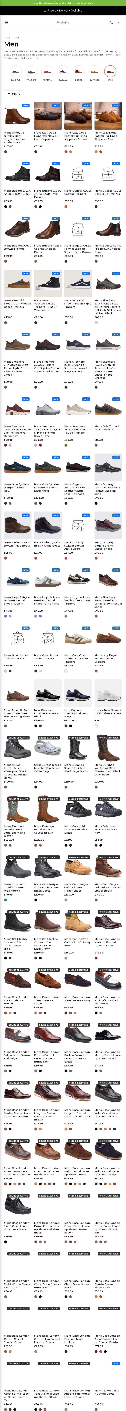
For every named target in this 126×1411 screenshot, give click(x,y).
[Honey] (66, 900)
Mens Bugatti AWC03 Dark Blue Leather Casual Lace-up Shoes (76, 489)
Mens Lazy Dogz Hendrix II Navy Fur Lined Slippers (47, 136)
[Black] (5, 206)
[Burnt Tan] (36, 1071)
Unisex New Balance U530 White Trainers (108, 711)
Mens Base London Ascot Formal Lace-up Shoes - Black (47, 1394)
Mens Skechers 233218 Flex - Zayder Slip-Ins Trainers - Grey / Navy (48, 431)
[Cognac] (66, 206)
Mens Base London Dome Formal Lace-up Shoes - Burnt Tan (107, 1227)
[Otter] (96, 445)
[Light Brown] (5, 387)
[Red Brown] (36, 387)
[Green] (5, 900)
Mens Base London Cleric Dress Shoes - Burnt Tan (47, 1284)
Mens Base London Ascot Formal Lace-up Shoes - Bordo (107, 1339)
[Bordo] (96, 958)
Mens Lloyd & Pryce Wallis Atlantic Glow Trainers (77, 600)
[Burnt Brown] (40, 1242)
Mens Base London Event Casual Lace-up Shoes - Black (16, 1226)
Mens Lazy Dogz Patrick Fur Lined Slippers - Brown (75, 136)
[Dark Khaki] (10, 503)
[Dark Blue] (96, 206)
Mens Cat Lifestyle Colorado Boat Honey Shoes (76, 887)
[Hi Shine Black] (36, 1242)
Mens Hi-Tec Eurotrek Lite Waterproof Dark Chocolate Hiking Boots (15, 771)
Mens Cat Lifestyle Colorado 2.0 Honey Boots (77, 942)
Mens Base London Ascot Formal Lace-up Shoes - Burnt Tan (17, 1395)
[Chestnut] (101, 1129)
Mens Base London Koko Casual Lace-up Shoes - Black (107, 1113)
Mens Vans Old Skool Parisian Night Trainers (77, 303)
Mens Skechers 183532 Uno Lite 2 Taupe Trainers (75, 429)
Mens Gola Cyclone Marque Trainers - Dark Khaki (46, 487)
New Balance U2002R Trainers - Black (46, 713)
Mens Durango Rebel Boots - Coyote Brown (44, 829)
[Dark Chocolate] (5, 787)
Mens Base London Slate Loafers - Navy (77, 999)
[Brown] (66, 151)
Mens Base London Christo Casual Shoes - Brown (16, 1339)
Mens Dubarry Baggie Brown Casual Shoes (104, 545)
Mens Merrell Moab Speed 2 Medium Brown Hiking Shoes (17, 713)
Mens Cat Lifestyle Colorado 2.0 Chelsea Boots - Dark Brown (46, 943)
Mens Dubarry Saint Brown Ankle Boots (47, 544)
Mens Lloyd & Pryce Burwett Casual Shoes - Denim (17, 600)
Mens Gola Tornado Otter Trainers (107, 428)
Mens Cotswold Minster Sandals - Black (75, 829)
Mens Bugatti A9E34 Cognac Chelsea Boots (47, 249)
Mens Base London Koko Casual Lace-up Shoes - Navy (107, 1171)
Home (7, 37)
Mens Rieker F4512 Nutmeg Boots (106, 1392)
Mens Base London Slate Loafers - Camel (47, 1000)
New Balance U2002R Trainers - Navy (76, 713)
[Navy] (36, 151)
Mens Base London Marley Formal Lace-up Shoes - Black (108, 1055)
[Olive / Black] (96, 322)
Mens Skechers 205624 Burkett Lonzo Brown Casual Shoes (108, 602)
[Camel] (10, 1013)
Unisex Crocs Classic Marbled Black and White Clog (47, 768)
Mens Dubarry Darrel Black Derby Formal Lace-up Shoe (107, 489)
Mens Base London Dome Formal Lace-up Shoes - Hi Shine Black (47, 1227)
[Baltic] (5, 671)
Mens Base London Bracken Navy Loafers (77, 1339)
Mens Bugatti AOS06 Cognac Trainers (78, 192)
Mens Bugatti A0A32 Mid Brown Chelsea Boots (108, 249)
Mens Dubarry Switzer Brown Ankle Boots (74, 545)
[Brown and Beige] (101, 1013)
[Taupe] (66, 445)
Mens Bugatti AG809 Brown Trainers (17, 247)
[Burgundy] (5, 445)
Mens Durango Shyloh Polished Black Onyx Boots (76, 768)
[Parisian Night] (66, 322)
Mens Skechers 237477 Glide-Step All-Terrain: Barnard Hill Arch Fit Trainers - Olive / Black (108, 307)
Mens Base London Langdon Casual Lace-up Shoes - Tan (78, 1113)
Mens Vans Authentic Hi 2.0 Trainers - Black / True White (45, 305)
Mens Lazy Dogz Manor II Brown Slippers (105, 658)
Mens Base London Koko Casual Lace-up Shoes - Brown (77, 1171)
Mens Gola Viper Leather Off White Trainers (76, 658)
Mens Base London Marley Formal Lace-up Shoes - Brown (18, 1113)
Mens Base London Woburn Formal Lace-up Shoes (107, 942)
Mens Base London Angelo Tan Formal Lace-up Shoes (77, 1394)
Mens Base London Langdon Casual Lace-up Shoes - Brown (47, 1114)
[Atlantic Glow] (66, 616)
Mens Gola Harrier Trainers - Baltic (16, 657)
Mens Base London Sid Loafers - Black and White (107, 1000)
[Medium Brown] (5, 726)
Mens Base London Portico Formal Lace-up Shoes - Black (77, 1056)
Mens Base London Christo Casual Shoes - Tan (107, 1284)
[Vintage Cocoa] (5, 322)
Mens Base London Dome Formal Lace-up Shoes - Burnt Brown (77, 1227)
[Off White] (66, 671)
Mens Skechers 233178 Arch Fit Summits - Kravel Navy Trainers (75, 366)
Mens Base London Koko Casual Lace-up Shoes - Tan (47, 1171)
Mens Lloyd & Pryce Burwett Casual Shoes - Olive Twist (47, 600)
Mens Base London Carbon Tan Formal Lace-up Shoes (47, 1339)
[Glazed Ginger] (96, 900)
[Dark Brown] (66, 261)
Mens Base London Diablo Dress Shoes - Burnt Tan (17, 1284)
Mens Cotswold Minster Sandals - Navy (105, 829)
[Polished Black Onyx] (66, 787)
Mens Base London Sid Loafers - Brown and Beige (17, 1055)
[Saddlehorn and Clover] (5, 845)
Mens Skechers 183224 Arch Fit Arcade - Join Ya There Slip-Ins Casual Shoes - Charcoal (105, 370)
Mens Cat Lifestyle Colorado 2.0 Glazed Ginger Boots (107, 887)
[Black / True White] (36, 322)
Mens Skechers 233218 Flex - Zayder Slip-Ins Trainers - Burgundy (17, 431)
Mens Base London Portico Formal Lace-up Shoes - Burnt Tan (47, 1056)
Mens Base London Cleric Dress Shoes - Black (77, 1284)
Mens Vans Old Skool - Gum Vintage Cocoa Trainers (17, 303)
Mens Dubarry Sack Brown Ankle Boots (17, 544)
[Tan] (70, 151)
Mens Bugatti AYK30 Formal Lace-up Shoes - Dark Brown (77, 249)
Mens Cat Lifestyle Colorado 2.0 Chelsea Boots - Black (16, 943)
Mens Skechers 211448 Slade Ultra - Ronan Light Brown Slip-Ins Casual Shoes (17, 368)
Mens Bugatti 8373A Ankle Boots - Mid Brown (47, 194)
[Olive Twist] (10, 616)
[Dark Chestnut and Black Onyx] (96, 787)
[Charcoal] (96, 387)
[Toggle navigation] (6, 22)
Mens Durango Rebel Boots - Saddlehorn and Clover (14, 831)
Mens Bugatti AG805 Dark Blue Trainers (108, 192)
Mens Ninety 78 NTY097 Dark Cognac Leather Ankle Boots (14, 137)
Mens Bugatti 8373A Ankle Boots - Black (17, 192)
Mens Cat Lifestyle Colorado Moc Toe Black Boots (46, 887)
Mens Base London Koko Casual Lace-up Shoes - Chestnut (17, 1171)
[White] (96, 726)
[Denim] (5, 616)
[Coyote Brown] (10, 845)
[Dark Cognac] (5, 151)
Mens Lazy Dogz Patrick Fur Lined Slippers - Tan (105, 136)
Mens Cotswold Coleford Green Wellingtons (14, 887)
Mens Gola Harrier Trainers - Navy (46, 657)
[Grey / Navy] (10, 445)
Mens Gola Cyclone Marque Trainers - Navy (16, 487)
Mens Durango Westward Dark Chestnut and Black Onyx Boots (107, 769)
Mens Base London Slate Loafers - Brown (16, 1000)
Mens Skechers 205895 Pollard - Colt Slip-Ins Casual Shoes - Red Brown (47, 366)
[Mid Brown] (10, 206)
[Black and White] (36, 787)
